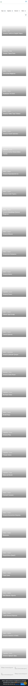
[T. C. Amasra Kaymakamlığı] (7, 2)
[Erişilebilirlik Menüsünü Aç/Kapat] (25, 683)
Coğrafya (10, 10)
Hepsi (3, 10)
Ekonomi (17, 10)
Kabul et (22, 684)
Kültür (24, 10)
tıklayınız (17, 684)
